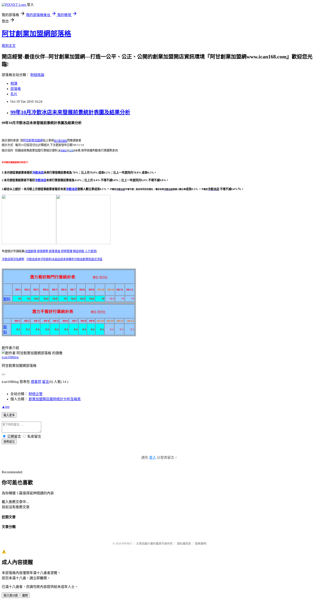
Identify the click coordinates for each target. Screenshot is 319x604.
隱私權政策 (184, 543)
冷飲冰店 (40, 180)
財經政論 (37, 75)
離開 (25, 595)
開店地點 (78, 251)
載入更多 (9, 415)
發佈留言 (9, 441)
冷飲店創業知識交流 (87, 259)
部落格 (15, 89)
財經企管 (36, 394)
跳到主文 (9, 46)
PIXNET (127, 543)
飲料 (6, 299)
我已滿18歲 (10, 595)
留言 (45, 382)
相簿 (13, 83)
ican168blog (10, 357)
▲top (6, 407)
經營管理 (66, 251)
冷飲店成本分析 (36, 259)
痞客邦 (36, 382)
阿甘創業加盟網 (33, 140)
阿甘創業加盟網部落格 (36, 34)
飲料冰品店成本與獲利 (60, 259)
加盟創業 (30, 251)
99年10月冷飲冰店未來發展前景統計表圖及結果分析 (70, 112)
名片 (13, 94)
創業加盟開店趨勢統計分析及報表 (55, 399)
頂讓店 (63, 150)
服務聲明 (200, 543)
